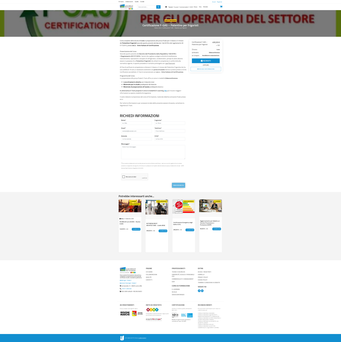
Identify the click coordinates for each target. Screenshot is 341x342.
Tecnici (170, 7)
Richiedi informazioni (206, 69)
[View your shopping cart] (221, 7)
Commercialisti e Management (182, 279)
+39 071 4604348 (126, 289)
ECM (191, 7)
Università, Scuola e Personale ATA (183, 275)
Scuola (176, 7)
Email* (123, 128)
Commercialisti (184, 7)
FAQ (200, 7)
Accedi (214, 2)
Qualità (136, 1)
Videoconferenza (170, 20)
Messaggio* (125, 144)
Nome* (123, 120)
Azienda (124, 136)
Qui (165, 90)
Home (156, 28)
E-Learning (176, 289)
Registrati (219, 2)
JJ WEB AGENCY (142, 338)
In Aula (174, 292)
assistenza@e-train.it (128, 283)
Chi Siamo (121, 1)
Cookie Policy (202, 280)
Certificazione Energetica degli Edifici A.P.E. (183, 223)
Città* (157, 136)
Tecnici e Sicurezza (178, 272)
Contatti (142, 1)
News (195, 7)
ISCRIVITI (207, 60)
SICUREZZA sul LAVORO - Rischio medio (130, 223)
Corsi (160, 28)
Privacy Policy (203, 277)
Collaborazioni (129, 1)
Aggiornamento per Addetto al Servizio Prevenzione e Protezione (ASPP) (209, 223)
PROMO (205, 7)
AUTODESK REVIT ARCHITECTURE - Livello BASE (155, 224)
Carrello (201, 274)
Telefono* (158, 128)
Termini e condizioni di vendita (209, 282)
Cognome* (158, 120)
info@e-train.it (126, 280)
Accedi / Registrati (204, 272)
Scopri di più (136, 229)
